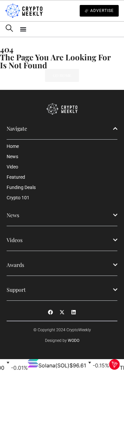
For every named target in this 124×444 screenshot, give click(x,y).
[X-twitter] (62, 312)
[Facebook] (51, 312)
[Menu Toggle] (69, 29)
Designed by (62, 340)
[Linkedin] (74, 312)
